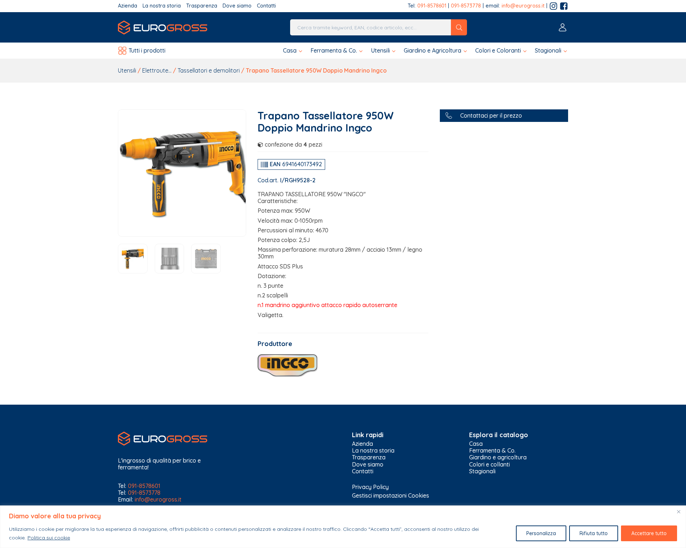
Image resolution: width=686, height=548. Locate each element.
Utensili (127, 70)
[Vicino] (678, 511)
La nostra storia (162, 6)
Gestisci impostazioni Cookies (390, 495)
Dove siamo (237, 6)
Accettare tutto (649, 533)
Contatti (266, 6)
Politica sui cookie (49, 537)
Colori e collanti (489, 464)
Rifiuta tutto (594, 533)
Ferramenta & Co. (492, 450)
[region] (343, 526)
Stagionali (482, 471)
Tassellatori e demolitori (209, 70)
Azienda (127, 6)
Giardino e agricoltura (498, 457)
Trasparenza (201, 6)
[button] (293, 50)
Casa (476, 443)
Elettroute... (157, 70)
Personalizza (541, 533)
